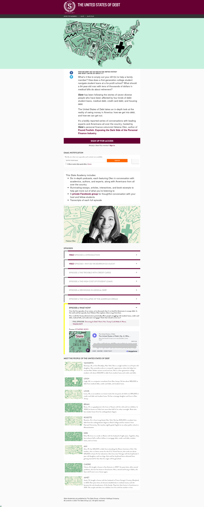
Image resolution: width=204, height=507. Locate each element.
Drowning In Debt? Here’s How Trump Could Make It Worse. (105, 321)
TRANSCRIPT (78, 324)
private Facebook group (85, 193)
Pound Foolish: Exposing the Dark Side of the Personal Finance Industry (107, 131)
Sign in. (112, 145)
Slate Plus (90, 16)
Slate (82, 16)
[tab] (104, 254)
